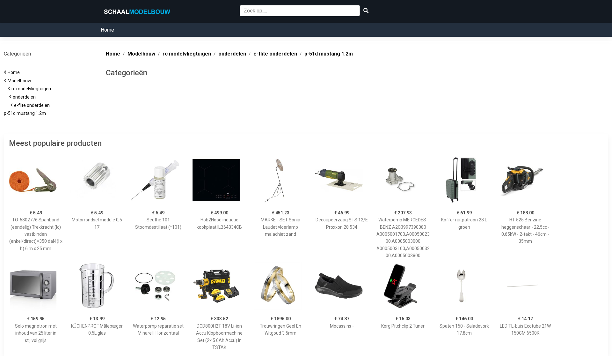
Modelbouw (20, 80)
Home (107, 30)
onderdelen (25, 97)
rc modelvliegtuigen (32, 88)
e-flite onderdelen (33, 105)
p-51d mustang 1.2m (26, 113)
